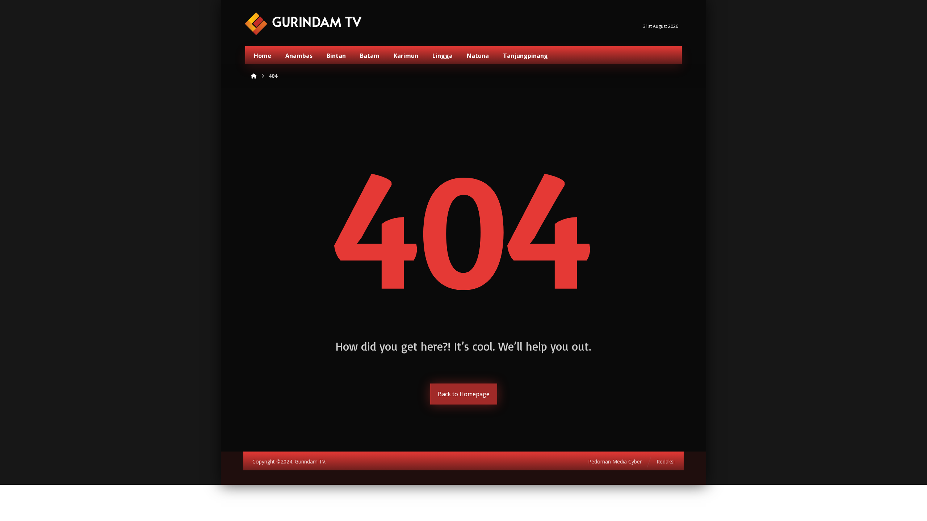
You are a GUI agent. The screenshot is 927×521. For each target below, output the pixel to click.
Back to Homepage (464, 394)
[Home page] (254, 75)
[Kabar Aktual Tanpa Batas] (256, 23)
